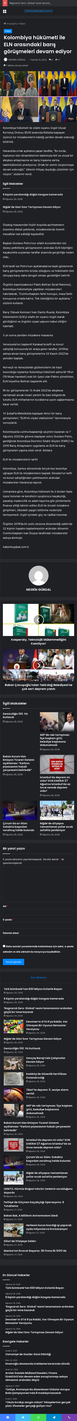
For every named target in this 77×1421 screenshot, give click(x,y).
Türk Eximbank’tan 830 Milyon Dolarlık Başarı (33, 989)
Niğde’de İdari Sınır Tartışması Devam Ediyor (32, 207)
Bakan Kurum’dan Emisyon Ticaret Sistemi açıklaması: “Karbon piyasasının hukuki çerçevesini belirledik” (18, 763)
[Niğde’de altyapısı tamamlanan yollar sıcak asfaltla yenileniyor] (57, 810)
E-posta (8, 919)
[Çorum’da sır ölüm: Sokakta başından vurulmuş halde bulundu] (20, 810)
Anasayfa (11, 23)
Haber (22, 23)
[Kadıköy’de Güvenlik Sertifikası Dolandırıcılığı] (13, 1079)
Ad (5, 906)
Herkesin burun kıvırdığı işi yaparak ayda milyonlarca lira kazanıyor (48, 1227)
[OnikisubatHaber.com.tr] (38, 11)
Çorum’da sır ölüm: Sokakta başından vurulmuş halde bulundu (18, 827)
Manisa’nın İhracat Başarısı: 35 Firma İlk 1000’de (35, 1251)
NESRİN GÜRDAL (17, 59)
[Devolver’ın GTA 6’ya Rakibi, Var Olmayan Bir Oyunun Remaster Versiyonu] (13, 1026)
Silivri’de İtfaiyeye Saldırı (20, 1241)
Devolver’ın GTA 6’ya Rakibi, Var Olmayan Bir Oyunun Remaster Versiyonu (47, 1025)
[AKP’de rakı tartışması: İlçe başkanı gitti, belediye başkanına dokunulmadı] (57, 721)
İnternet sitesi (11, 933)
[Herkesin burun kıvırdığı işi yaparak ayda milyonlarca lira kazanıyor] (13, 1230)
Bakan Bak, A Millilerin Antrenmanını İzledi (31, 1215)
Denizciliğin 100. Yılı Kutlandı (15, 715)
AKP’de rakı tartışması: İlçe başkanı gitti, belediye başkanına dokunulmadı (55, 740)
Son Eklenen (39, 977)
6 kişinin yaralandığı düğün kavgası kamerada (33, 194)
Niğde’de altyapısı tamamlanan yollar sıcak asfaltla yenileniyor (56, 827)
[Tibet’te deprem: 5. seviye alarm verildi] (13, 1094)
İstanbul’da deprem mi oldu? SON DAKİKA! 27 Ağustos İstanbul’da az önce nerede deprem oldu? (55, 784)
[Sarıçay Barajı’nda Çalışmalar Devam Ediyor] (13, 1063)
